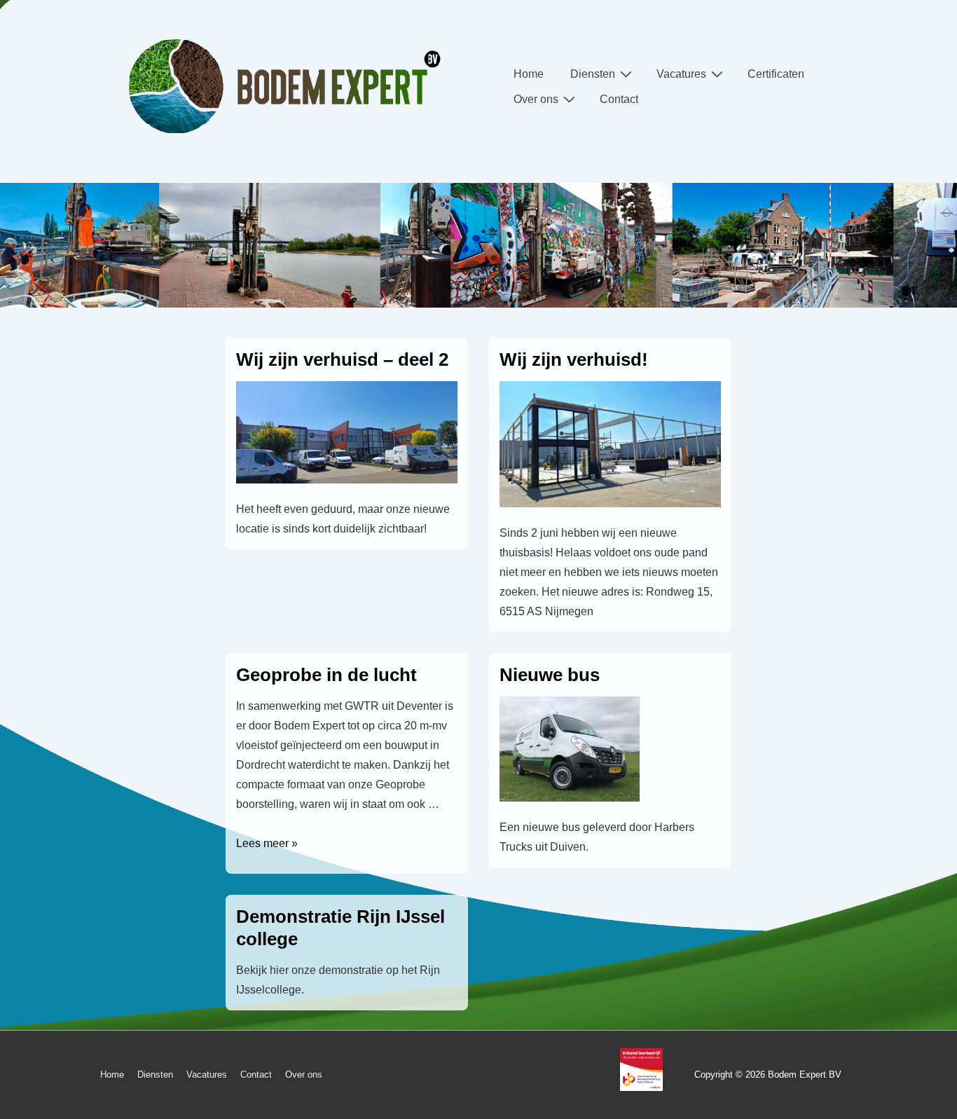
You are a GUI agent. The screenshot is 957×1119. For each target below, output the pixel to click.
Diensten (592, 74)
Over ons (536, 99)
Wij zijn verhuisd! (574, 359)
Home (529, 74)
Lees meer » (267, 843)
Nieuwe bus (550, 674)
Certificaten (776, 74)
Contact (619, 99)
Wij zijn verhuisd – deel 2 (342, 359)
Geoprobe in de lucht (326, 674)
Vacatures (681, 74)
